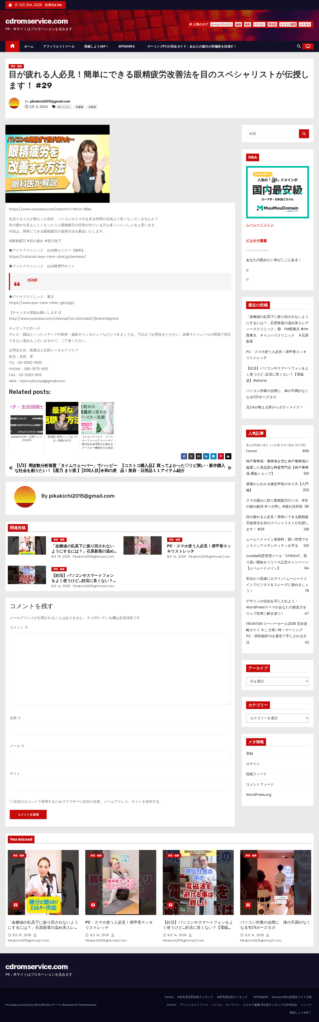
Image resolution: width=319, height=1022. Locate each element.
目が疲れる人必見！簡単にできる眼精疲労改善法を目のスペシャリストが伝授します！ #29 (277, 523)
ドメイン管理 (288, 24)
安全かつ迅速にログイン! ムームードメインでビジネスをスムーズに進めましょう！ (277, 584)
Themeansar (87, 1005)
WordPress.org (258, 794)
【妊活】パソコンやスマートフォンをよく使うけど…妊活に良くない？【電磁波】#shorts (82, 580)
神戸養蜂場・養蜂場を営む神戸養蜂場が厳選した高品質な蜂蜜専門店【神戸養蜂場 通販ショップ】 (277, 467)
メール (17, 745)
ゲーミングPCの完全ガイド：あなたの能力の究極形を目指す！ (192, 46)
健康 (238, 24)
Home (169, 997)
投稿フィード (256, 774)
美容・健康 (16, 66)
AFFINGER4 (128, 46)
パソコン (259, 24)
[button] (299, 46)
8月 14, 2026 (176, 556)
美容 (247, 24)
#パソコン (64, 107)
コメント (19, 627)
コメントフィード (260, 784)
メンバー (306, 1005)
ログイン (253, 763)
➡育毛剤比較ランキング (232, 997)
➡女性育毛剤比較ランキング (195, 997)
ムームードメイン (221, 24)
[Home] (12, 46)
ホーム (29, 46)
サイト (15, 773)
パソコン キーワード (225, 1005)
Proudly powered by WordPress (28, 1005)
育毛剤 (272, 24)
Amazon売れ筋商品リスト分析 (292, 997)
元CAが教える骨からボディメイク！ (274, 407)
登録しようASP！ (96, 46)
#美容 (92, 107)
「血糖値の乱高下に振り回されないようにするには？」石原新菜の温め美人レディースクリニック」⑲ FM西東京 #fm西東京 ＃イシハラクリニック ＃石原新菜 (277, 329)
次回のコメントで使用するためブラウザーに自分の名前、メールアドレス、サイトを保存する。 (88, 801)
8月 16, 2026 (60, 556)
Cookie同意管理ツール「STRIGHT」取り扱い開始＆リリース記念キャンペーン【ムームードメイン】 (277, 562)
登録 (249, 753)
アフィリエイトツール (59, 46)
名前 (15, 717)
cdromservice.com (36, 21)
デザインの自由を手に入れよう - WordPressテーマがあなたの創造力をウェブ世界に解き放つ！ (276, 607)
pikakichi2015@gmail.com (50, 101)
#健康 (79, 107)
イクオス (305, 24)
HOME (32, 279)
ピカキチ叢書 (256, 240)
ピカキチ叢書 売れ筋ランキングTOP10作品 (270, 1005)
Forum (251, 450)
